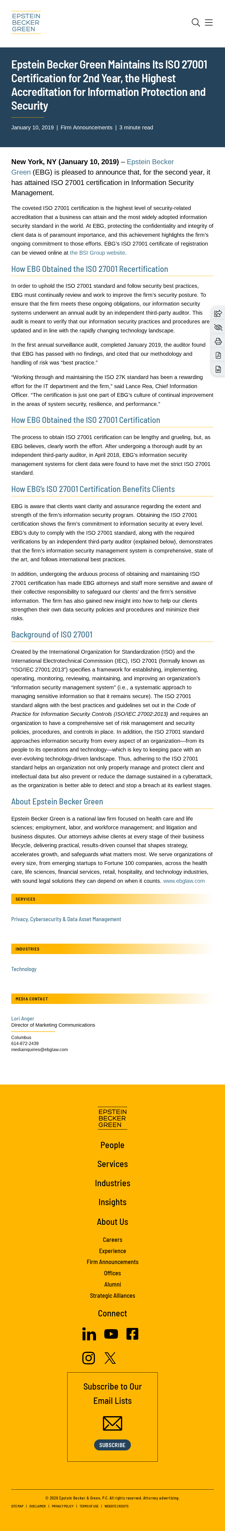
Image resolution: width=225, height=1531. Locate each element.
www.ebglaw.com (184, 881)
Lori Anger (22, 1018)
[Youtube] (111, 1339)
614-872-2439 (25, 1043)
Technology (23, 968)
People (112, 1144)
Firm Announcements (113, 1261)
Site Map (17, 1506)
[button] (218, 313)
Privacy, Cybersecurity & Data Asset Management (66, 918)
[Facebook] (132, 1338)
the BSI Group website (97, 253)
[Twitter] (110, 1362)
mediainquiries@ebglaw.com (39, 1049)
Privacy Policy (63, 1506)
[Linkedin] (89, 1339)
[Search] (196, 22)
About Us (112, 1221)
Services (112, 1163)
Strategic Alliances (112, 1295)
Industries (112, 1182)
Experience (112, 1250)
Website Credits (116, 1506)
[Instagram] (89, 1362)
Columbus (21, 1037)
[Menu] (209, 24)
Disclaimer (37, 1506)
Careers (112, 1239)
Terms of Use (89, 1506)
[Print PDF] (218, 355)
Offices (112, 1272)
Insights (112, 1201)
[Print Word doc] (218, 369)
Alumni (112, 1284)
